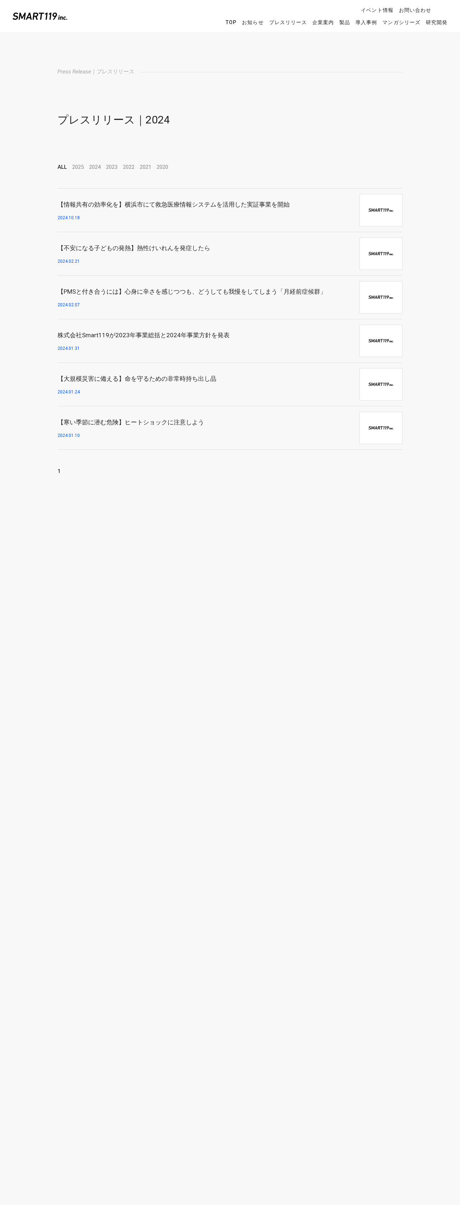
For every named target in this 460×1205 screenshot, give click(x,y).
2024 (95, 167)
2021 (145, 167)
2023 (112, 167)
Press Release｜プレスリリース (96, 71)
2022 (128, 167)
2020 (162, 167)
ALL (62, 167)
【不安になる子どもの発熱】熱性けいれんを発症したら (134, 248)
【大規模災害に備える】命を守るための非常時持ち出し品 (137, 378)
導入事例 (366, 22)
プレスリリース (288, 22)
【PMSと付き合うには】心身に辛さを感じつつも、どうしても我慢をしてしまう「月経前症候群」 (192, 291)
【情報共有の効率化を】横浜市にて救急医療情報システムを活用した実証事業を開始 (174, 204)
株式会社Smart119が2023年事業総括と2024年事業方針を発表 (144, 335)
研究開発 (436, 22)
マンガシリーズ (401, 22)
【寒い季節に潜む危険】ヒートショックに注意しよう (131, 422)
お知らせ (252, 22)
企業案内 (323, 22)
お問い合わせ (415, 10)
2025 (78, 167)
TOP (231, 22)
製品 (344, 22)
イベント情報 (377, 10)
